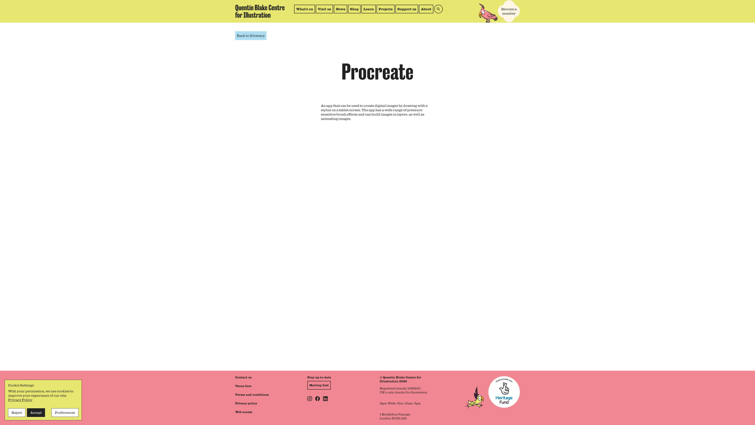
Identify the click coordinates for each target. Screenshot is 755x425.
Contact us (243, 377)
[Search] (438, 9)
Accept (36, 412)
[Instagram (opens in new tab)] (309, 398)
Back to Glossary (251, 35)
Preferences (65, 412)
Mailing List (319, 385)
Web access (243, 412)
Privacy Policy (20, 400)
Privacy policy (246, 403)
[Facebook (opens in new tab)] (317, 398)
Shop (355, 10)
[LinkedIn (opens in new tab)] (325, 398)
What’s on (304, 9)
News (340, 9)
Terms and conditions (252, 394)
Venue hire (243, 386)
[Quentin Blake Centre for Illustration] (260, 11)
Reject (16, 412)
